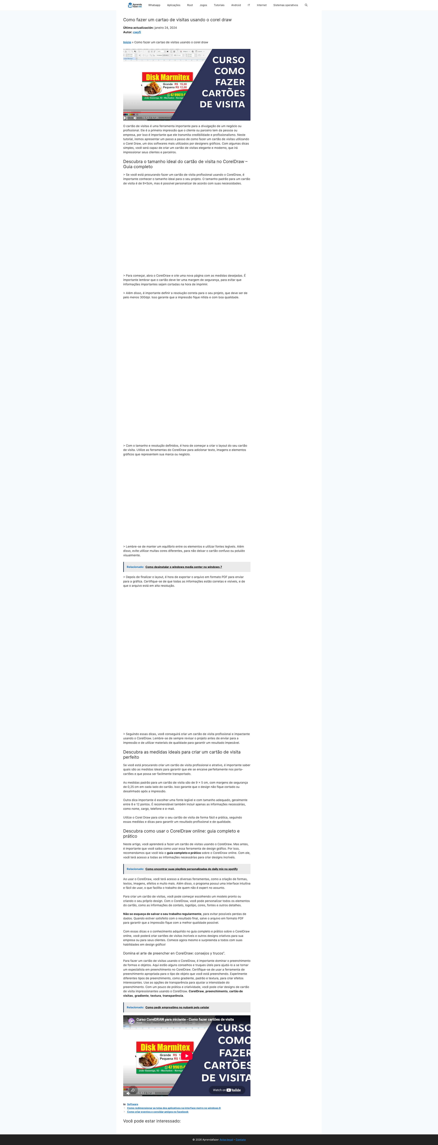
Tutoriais (219, 5)
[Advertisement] (186, 214)
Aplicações (173, 5)
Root (190, 5)
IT (249, 5)
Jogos (203, 5)
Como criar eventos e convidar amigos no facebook (157, 1111)
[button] (306, 5)
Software (132, 1104)
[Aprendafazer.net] (135, 5)
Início (127, 42)
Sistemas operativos (285, 5)
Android (236, 5)
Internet (262, 5)
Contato (241, 1139)
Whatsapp (154, 5)
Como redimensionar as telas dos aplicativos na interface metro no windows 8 (174, 1108)
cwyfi (137, 32)
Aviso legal (226, 1139)
